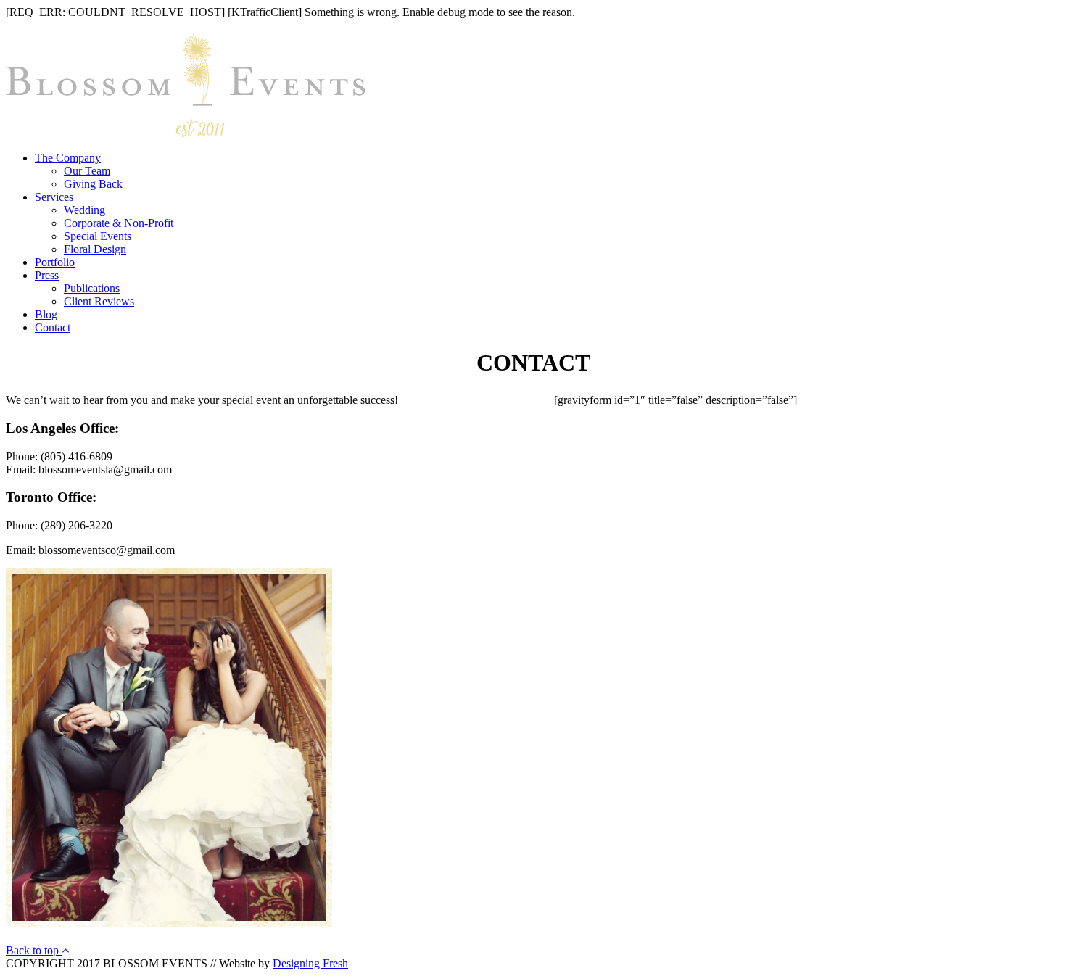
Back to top (34, 950)
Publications (92, 288)
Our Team (87, 171)
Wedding (84, 210)
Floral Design (95, 249)
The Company (68, 158)
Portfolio (55, 262)
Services (54, 197)
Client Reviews (99, 301)
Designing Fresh (310, 963)
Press (47, 275)
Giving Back (93, 184)
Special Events (97, 236)
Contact (52, 327)
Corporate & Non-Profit (118, 223)
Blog (46, 314)
